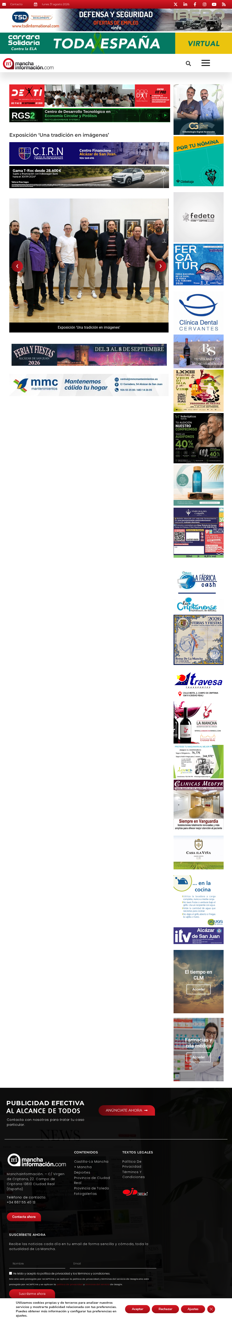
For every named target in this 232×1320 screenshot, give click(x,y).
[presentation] (17, 266)
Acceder (198, 989)
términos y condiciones (94, 1273)
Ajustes (193, 1309)
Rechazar (165, 1309)
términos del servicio (97, 1284)
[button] (188, 63)
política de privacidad (55, 1273)
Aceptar (137, 1309)
